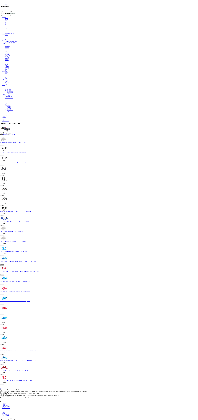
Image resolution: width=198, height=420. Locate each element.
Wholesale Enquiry (5, 415)
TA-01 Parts (7, 58)
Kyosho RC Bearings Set (9, 97)
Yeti (5, 75)
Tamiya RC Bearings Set (9, 98)
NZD (5, 24)
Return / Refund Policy (6, 406)
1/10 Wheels (9, 107)
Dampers (6, 102)
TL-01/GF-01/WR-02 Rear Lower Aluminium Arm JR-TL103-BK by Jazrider (13, 152)
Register (6, 28)
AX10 (6, 78)
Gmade (3, 83)
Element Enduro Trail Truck (9, 33)
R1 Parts (6, 84)
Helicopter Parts (5, 87)
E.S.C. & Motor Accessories (9, 113)
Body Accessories (7, 101)
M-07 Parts (6, 56)
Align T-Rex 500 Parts (8, 89)
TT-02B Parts (7, 66)
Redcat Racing (4, 34)
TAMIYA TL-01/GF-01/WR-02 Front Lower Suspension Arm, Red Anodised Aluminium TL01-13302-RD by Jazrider (19, 271)
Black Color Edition (10, 91)
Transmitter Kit (7, 100)
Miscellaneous (7, 115)
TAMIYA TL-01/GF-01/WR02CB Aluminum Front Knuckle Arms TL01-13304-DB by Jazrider (16, 221)
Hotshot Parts (7, 54)
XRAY (3, 43)
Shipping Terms (5, 405)
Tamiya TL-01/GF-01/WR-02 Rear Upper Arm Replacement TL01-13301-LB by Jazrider (15, 340)
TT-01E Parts (7, 64)
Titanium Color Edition (10, 93)
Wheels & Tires (7, 105)
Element (3, 32)
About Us (4, 403)
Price (9, 134)
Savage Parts (7, 82)
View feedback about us (4, 387)
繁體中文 (6, 18)
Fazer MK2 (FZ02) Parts (9, 86)
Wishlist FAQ (4, 412)
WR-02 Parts (7, 67)
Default (4, 134)
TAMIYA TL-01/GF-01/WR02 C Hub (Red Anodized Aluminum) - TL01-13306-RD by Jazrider (16, 380)
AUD (5, 21)
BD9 (5, 39)
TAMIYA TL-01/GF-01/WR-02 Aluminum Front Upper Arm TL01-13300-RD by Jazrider (15, 291)
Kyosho (3, 85)
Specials (3, 116)
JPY (5, 23)
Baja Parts (6, 81)
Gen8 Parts (6, 35)
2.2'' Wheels (9, 108)
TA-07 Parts (7, 60)
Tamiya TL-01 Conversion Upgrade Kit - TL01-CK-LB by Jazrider (11, 231)
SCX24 (6, 73)
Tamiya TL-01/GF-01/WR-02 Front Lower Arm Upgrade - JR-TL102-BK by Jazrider (14, 162)
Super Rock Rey (7, 37)
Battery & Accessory (10, 110)
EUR (5, 22)
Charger (8, 111)
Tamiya (3, 45)
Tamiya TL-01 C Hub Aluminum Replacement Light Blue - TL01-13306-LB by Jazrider (14, 251)
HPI (3, 79)
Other (5, 70)
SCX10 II (6, 72)
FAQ (3, 411)
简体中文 (6, 19)
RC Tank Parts (7, 57)
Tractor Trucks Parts (8, 69)
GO (11, 11)
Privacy (3, 407)
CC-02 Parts (7, 47)
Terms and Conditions (6, 408)
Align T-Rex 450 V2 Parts (9, 90)
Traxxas (3, 40)
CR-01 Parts (7, 48)
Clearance (4, 117)
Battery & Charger (8, 109)
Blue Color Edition (10, 92)
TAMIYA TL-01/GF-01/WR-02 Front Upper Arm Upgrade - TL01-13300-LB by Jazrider (15, 281)
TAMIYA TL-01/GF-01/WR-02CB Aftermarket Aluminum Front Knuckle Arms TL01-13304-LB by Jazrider (18, 360)
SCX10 (6, 77)
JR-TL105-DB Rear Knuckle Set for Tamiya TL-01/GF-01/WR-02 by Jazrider (13, 142)
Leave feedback (3, 388)
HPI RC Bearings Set (8, 96)
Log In (6, 4)
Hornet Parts (7, 53)
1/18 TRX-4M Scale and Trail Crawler (11, 41)
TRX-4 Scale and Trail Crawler (10, 42)
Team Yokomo (4, 38)
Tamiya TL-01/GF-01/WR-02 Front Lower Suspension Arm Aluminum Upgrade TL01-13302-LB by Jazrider (18, 261)
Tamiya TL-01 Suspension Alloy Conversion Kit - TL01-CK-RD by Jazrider (12, 241)
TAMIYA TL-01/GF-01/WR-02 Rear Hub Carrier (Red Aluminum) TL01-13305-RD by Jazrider (16, 311)
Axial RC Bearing (7, 95)
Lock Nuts (6, 103)
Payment (3, 404)
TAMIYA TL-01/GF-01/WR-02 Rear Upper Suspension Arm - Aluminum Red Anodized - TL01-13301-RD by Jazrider (20, 350)
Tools (5, 104)
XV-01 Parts (7, 68)
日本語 (6, 20)
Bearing (3, 94)
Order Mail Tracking (5, 414)
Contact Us (4, 413)
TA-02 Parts (7, 59)
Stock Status (13, 134)
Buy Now (2, 145)
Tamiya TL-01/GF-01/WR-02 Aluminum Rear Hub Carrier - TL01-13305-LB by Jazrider (15, 301)
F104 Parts (6, 51)
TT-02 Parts (6, 65)
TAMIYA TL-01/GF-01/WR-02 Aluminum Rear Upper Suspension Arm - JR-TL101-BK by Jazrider (16, 201)
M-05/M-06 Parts (7, 55)
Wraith (6, 76)
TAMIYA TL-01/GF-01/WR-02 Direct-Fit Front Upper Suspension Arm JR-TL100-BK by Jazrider (16, 191)
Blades (6, 88)
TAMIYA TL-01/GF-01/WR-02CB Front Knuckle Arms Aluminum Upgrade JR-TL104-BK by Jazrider (17, 211)
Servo (5, 114)
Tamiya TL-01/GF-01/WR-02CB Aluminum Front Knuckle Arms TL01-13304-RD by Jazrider (15, 370)
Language (4, 17)
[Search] (10, 133)
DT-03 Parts (7, 50)
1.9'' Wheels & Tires (10, 106)
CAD (5, 26)
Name (7, 134)
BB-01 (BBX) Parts (8, 46)
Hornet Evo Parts (7, 52)
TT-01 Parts (6, 63)
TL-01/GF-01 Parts (8, 62)
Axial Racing (4, 71)
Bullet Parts (6, 80)
